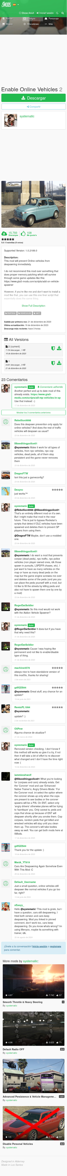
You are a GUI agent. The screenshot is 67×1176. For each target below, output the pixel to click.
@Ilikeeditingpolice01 (46, 510)
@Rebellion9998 (23, 510)
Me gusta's (32, 235)
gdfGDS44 (20, 687)
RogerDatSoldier (24, 605)
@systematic (21, 447)
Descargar (36, 98)
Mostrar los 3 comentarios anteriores (34, 412)
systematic (27, 116)
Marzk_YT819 (22, 862)
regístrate (55, 946)
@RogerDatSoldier (25, 629)
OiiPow (18, 728)
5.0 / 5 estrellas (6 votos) (12, 242)
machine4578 (22, 667)
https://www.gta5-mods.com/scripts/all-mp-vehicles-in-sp (37, 395)
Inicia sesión (39, 946)
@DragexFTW (22, 535)
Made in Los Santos (12, 1164)
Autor (31, 387)
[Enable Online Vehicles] (33, 204)
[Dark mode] (57, 13)
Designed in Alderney (13, 1161)
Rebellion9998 (22, 420)
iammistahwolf (22, 775)
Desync (18, 489)
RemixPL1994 (22, 707)
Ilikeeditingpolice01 (25, 443)
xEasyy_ (19, 905)
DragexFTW (21, 473)
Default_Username (25, 882)
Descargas (13, 235)
